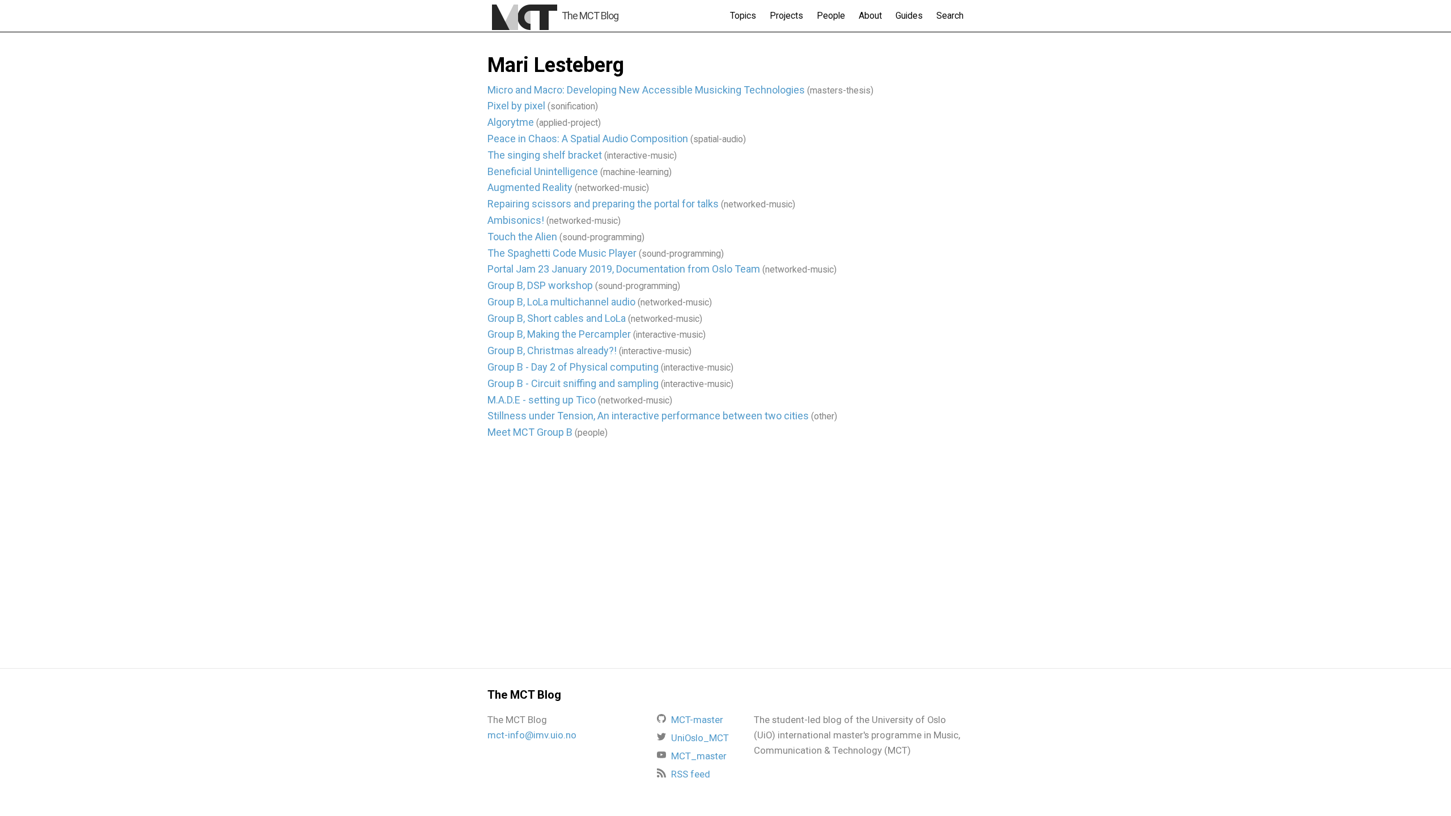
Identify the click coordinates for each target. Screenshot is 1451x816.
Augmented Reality (529, 187)
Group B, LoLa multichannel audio (561, 302)
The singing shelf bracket (544, 155)
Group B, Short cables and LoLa (556, 318)
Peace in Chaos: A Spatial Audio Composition (587, 138)
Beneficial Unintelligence (542, 171)
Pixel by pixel (516, 106)
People (831, 15)
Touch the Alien (522, 237)
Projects (786, 15)
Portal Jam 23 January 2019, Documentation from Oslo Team (623, 269)
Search (950, 15)
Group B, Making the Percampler (559, 334)
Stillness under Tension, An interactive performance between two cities (648, 416)
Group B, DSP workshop (540, 285)
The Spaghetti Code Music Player (562, 253)
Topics (743, 15)
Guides (909, 15)
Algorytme (510, 122)
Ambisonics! (515, 220)
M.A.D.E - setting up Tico (541, 400)
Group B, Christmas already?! (552, 350)
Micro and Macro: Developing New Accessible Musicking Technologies (646, 90)
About (870, 15)
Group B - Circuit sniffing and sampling (573, 383)
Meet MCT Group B (529, 432)
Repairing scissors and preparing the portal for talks (603, 204)
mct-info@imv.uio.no (531, 735)
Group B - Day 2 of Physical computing (573, 367)
